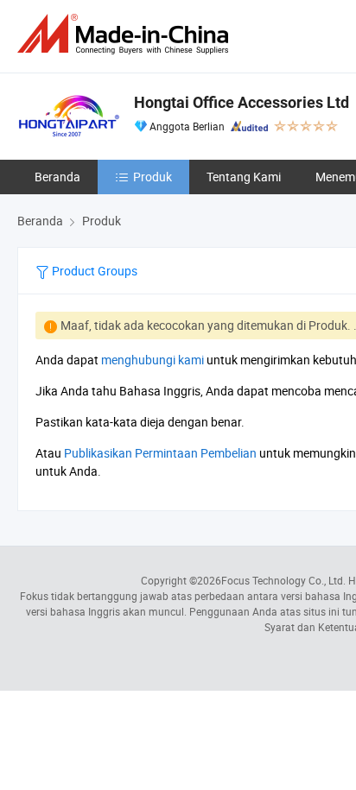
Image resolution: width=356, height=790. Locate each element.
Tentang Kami (244, 176)
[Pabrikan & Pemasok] (126, 34)
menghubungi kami (152, 359)
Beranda (57, 176)
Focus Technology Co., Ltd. (283, 580)
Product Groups (93, 270)
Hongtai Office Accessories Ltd (241, 102)
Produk (152, 176)
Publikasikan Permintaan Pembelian (160, 453)
